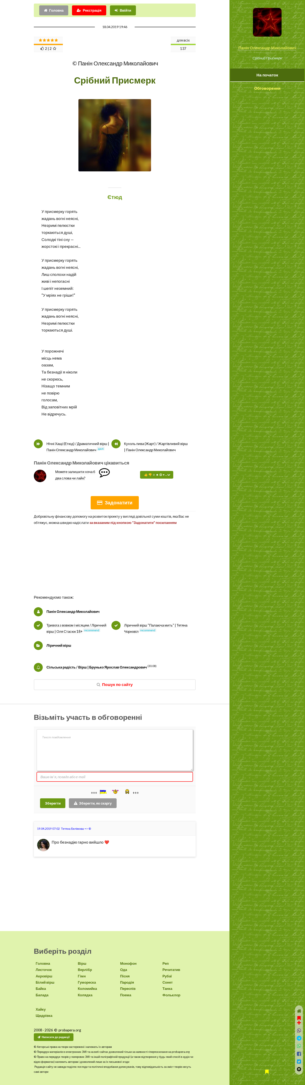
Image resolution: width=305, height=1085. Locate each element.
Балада (42, 995)
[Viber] (299, 1030)
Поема (125, 995)
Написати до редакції (56, 1037)
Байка (41, 988)
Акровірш (44, 976)
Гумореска (87, 982)
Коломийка (87, 988)
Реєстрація (92, 10)
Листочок (44, 969)
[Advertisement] (115, 565)
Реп (165, 963)
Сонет (167, 982)
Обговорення (267, 88)
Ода (123, 969)
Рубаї (167, 976)
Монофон (128, 963)
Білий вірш (45, 982)
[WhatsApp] (299, 1046)
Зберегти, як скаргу (95, 803)
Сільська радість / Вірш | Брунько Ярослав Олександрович (96, 667)
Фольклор (171, 995)
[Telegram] (299, 1038)
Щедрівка (44, 1015)
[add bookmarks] (299, 1020)
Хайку (41, 1009)
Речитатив (171, 969)
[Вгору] (299, 1069)
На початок (267, 75)
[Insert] (103, 792)
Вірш (82, 963)
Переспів (127, 988)
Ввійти (125, 10)
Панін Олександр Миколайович (267, 47)
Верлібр (85, 969)
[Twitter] (299, 1061)
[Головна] (299, 1011)
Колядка (85, 995)
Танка (167, 988)
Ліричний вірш (58, 645)
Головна (56, 10)
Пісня (125, 976)
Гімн (82, 976)
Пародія (127, 982)
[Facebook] (299, 1054)
